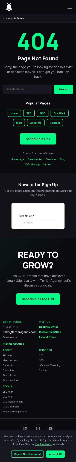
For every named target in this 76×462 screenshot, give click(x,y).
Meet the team (10, 360)
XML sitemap (32, 164)
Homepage (17, 159)
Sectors (43, 370)
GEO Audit (8, 396)
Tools (7, 386)
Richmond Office (13, 343)
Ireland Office (47, 336)
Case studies (35, 159)
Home (6, 18)
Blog (19, 122)
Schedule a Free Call (38, 299)
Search (64, 89)
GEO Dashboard (11, 406)
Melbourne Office (50, 331)
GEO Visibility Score (13, 401)
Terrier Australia (11, 380)
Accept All (55, 454)
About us (7, 355)
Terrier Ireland (10, 375)
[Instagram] (38, 428)
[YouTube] (50, 428)
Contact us (8, 370)
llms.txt (47, 164)
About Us (35, 122)
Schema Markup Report (15, 411)
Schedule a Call (38, 139)
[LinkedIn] (25, 428)
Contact (55, 122)
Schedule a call (11, 337)
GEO (42, 113)
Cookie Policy (43, 444)
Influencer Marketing (49, 365)
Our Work (59, 113)
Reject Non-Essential (27, 454)
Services (51, 159)
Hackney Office (49, 326)
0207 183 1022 (10, 327)
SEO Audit (8, 391)
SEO (28, 113)
